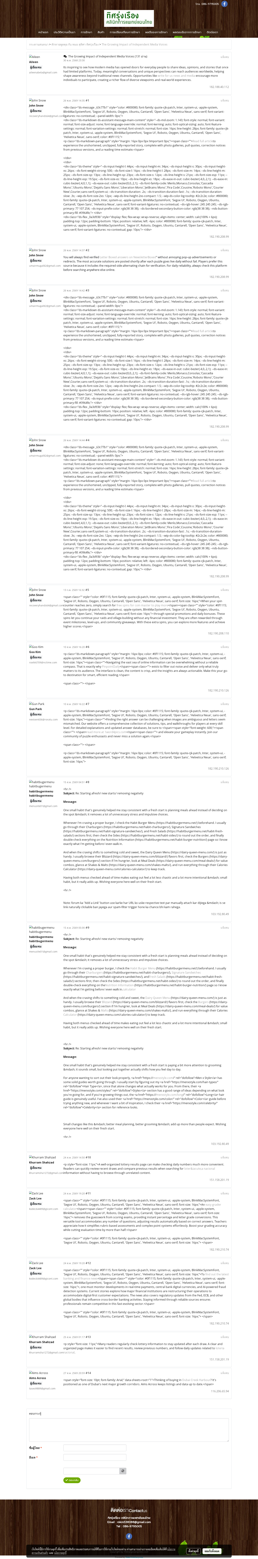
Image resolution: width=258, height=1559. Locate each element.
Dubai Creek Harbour (196, 1380)
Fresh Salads (157, 977)
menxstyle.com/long (169, 1095)
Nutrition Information (119, 985)
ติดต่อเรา (212, 32)
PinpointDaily (111, 666)
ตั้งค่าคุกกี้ (193, 1551)
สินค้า (101, 32)
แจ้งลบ (225, 57)
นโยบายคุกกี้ (60, 1552)
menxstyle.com (163, 1078)
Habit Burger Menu (143, 968)
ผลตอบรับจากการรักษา (187, 32)
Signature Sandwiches (186, 972)
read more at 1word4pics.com (106, 732)
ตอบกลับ (73, 1480)
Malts (105, 1010)
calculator (129, 989)
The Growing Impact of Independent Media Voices (134, 44)
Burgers (203, 1002)
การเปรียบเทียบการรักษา (125, 32)
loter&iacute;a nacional (199, 1169)
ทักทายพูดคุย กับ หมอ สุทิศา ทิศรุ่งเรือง (75, 44)
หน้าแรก (43, 32)
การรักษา (86, 32)
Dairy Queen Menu (157, 998)
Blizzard (107, 1002)
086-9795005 (210, 4)
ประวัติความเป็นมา (64, 32)
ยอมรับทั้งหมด (212, 1551)
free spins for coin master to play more (142, 605)
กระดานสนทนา (38, 44)
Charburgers (95, 972)
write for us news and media (176, 76)
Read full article (203, 141)
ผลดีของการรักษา (156, 32)
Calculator (70, 1015)
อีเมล (33, 1457)
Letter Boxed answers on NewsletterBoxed (128, 257)
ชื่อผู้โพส (35, 1448)
